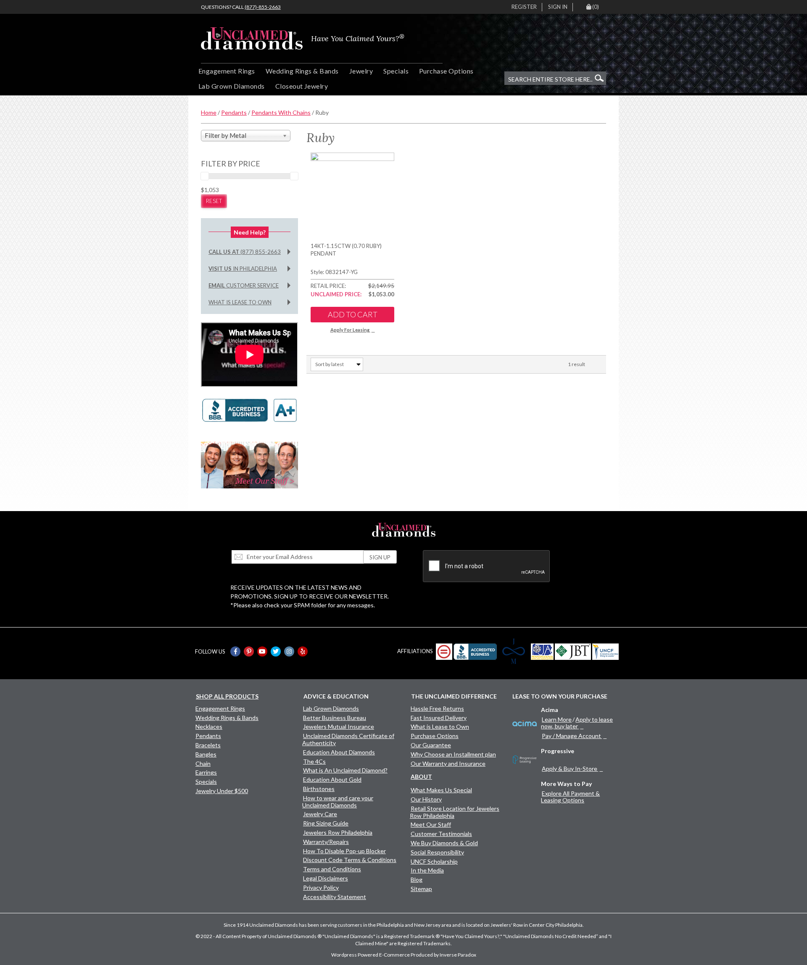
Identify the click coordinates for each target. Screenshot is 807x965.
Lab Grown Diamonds (231, 86)
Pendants (234, 112)
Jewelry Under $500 (221, 790)
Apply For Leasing (349, 329)
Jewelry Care (320, 813)
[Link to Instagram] (289, 651)
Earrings (206, 772)
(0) (595, 6)
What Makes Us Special (441, 790)
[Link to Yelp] (303, 651)
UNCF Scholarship (434, 861)
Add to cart (352, 314)
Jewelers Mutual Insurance (338, 726)
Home (208, 112)
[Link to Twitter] (276, 651)
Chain (203, 763)
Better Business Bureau (334, 717)
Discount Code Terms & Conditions (349, 859)
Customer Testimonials (441, 833)
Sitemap (421, 888)
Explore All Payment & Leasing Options (570, 797)
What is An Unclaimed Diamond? (345, 770)
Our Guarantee (431, 745)
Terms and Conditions (332, 869)
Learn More (557, 719)
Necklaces (208, 726)
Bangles (205, 754)
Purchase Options (446, 71)
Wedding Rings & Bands (302, 71)
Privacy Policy (321, 887)
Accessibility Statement (334, 896)
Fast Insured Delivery (439, 717)
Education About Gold (332, 779)
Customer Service (243, 285)
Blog (416, 879)
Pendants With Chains (281, 112)
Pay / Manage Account (571, 735)
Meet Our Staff (431, 824)
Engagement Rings (226, 71)
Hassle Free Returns (437, 708)
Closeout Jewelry (301, 86)
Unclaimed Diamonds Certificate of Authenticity (348, 739)
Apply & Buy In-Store (569, 768)
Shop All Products (227, 696)
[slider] (204, 176)
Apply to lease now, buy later (577, 723)
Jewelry (361, 71)
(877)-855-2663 (263, 7)
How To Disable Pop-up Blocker (344, 850)
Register (524, 6)
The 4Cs (314, 761)
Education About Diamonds (339, 752)
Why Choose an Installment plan (453, 754)
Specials (396, 71)
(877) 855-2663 (244, 251)
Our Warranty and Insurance (448, 763)
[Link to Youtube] (262, 651)
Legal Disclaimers (325, 878)
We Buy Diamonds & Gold (444, 842)
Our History (426, 799)
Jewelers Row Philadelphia (337, 832)
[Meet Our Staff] (249, 464)
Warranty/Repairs (326, 841)
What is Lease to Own (240, 302)
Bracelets (208, 745)
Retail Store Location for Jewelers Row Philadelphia (454, 812)
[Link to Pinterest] (249, 651)
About (421, 776)
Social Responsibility (437, 852)
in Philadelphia (242, 268)
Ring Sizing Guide (325, 823)
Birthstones (319, 788)
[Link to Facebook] (235, 651)
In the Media (427, 870)
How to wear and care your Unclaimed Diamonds (337, 801)
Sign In (557, 6)
